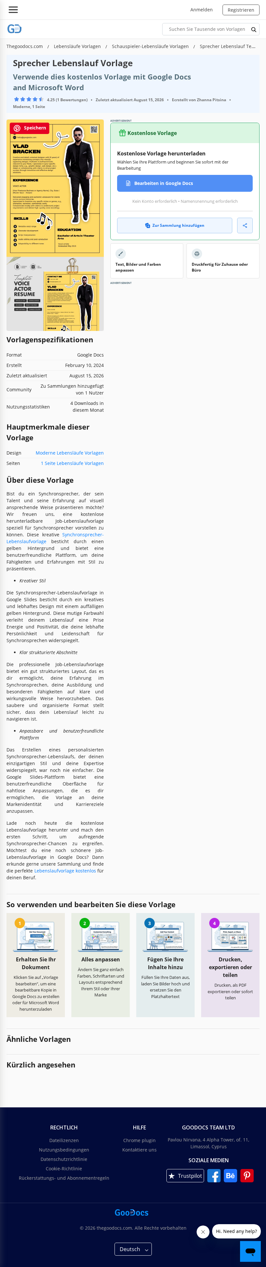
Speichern (34, 128)
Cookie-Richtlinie (64, 1168)
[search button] (254, 29)
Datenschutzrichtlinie (64, 1159)
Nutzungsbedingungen (64, 1150)
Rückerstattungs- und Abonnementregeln (64, 1178)
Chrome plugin (139, 1140)
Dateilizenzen (64, 1140)
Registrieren (241, 10)
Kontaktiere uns (139, 1150)
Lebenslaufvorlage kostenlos (65, 871)
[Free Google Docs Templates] (14, 29)
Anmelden (201, 9)
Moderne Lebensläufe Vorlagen (70, 453)
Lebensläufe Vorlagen (78, 46)
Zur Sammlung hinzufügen (178, 225)
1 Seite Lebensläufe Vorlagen (72, 463)
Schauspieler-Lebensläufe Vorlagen (151, 46)
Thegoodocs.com (25, 46)
